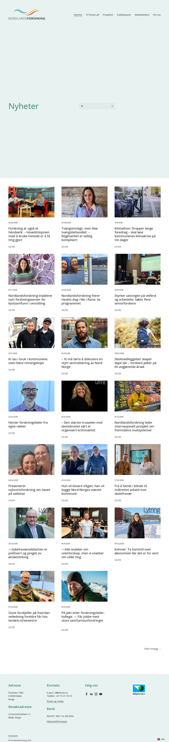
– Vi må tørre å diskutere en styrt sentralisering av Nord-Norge (82, 363)
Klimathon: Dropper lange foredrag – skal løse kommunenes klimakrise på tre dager (135, 234)
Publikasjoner (124, 14)
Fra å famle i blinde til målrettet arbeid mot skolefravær (131, 490)
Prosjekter (108, 14)
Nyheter (78, 14)
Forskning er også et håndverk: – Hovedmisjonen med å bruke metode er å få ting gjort (29, 234)
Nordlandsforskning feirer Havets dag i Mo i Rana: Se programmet (80, 299)
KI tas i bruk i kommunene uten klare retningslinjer (28, 361)
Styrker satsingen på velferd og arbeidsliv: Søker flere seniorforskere (135, 299)
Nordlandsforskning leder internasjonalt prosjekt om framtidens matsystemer (134, 426)
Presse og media (55, 701)
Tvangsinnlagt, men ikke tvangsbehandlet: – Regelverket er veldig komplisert (79, 234)
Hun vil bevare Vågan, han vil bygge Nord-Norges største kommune (82, 490)
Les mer (11, 246)
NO (163, 739)
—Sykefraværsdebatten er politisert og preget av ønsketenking (27, 553)
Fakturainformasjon (57, 721)
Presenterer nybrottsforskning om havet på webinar (29, 490)
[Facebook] (86, 694)
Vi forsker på (92, 14)
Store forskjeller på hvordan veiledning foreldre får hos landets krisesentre (29, 616)
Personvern (13, 736)
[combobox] (161, 739)
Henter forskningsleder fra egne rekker (28, 424)
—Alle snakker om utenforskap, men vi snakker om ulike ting (82, 553)
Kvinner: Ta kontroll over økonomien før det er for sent (137, 551)
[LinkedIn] (91, 694)
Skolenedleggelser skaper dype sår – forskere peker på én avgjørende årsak (136, 363)
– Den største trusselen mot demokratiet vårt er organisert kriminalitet (82, 426)
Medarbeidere (142, 14)
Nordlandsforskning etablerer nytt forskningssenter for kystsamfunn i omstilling (30, 299)
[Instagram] (96, 694)
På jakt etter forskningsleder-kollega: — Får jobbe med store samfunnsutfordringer (83, 616)
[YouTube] (100, 694)
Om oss (157, 14)
